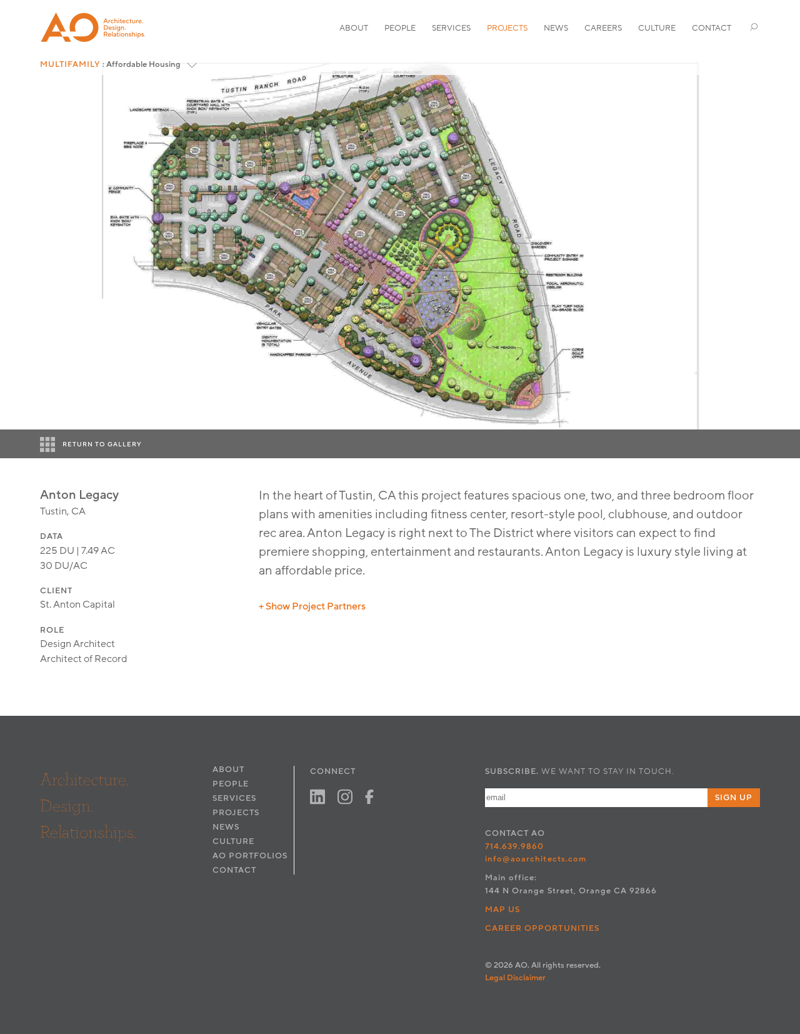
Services (451, 28)
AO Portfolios (250, 855)
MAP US (502, 909)
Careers (603, 28)
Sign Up (733, 797)
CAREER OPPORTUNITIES (542, 928)
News (556, 28)
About (353, 28)
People (400, 28)
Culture (657, 28)
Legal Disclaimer (515, 977)
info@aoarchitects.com (535, 859)
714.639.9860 (514, 846)
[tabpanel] (400, 241)
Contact (711, 28)
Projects (507, 28)
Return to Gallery (102, 444)
